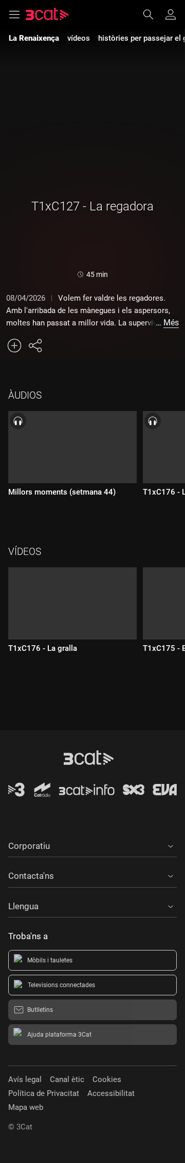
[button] (92, 844)
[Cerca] (153, 14)
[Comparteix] (35, 345)
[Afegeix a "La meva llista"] (14, 345)
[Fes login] (170, 14)
